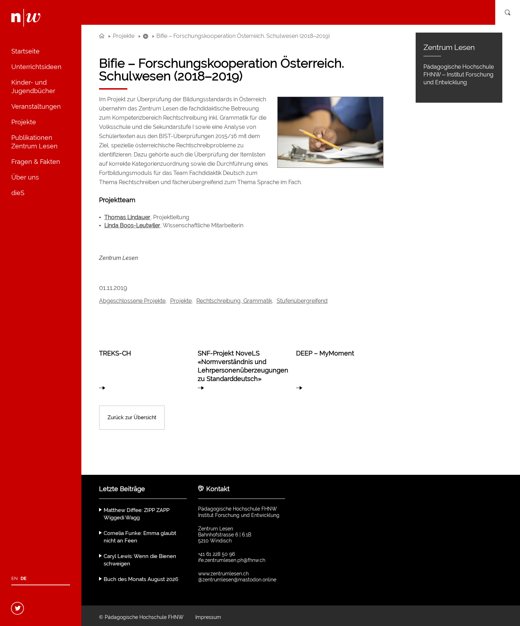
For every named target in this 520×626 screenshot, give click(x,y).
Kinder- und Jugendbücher (33, 87)
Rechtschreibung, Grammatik (234, 300)
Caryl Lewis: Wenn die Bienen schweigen (140, 560)
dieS (17, 193)
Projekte (23, 122)
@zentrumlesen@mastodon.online (237, 579)
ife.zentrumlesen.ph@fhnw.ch (231, 560)
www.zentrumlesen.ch (223, 573)
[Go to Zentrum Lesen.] (101, 36)
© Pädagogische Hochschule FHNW (141, 617)
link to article (142, 366)
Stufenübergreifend (302, 300)
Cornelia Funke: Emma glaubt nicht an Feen (140, 537)
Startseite (25, 51)
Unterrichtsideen (36, 66)
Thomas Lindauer (127, 217)
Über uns (25, 177)
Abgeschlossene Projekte (132, 300)
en (14, 578)
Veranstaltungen (36, 106)
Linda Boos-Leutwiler (132, 225)
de (24, 578)
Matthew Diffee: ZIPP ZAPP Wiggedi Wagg (136, 514)
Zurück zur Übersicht (132, 417)
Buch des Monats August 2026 (141, 579)
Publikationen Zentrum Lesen (34, 142)
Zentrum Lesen (118, 258)
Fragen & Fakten (35, 161)
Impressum (208, 617)
